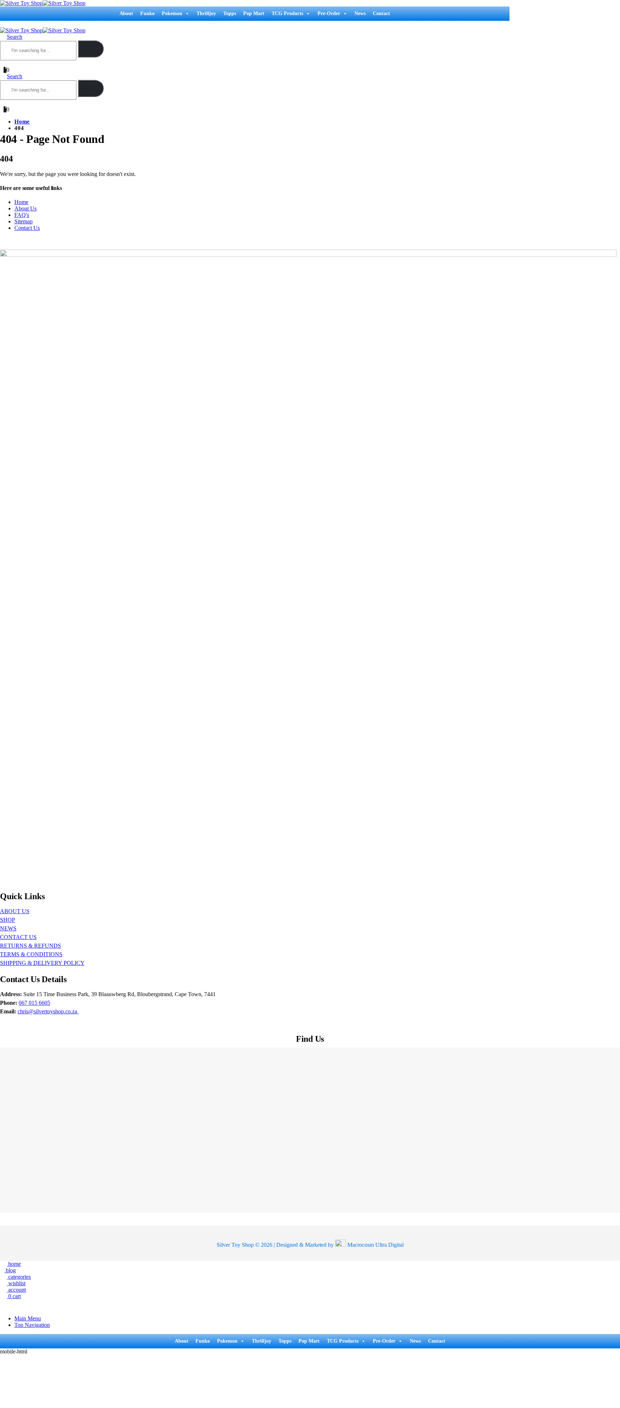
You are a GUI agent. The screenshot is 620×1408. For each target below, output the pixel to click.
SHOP (7, 920)
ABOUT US (14, 911)
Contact (381, 13)
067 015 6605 (34, 1003)
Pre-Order (329, 13)
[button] (2, 24)
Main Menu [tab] (27, 1318)
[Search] (91, 48)
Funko (147, 13)
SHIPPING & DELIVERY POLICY (42, 963)
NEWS (8, 928)
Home (21, 202)
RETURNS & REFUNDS (30, 946)
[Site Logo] (42, 3)
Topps (229, 13)
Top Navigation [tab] (32, 1325)
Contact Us (27, 228)
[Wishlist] (10, 63)
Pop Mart (253, 13)
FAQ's (21, 215)
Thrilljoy (206, 13)
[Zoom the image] (308, 253)
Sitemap (23, 221)
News (360, 13)
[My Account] (3, 63)
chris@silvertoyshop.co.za (48, 1011)
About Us (25, 208)
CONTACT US (18, 937)
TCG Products (287, 13)
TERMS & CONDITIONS (31, 954)
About (126, 13)
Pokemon (172, 13)
